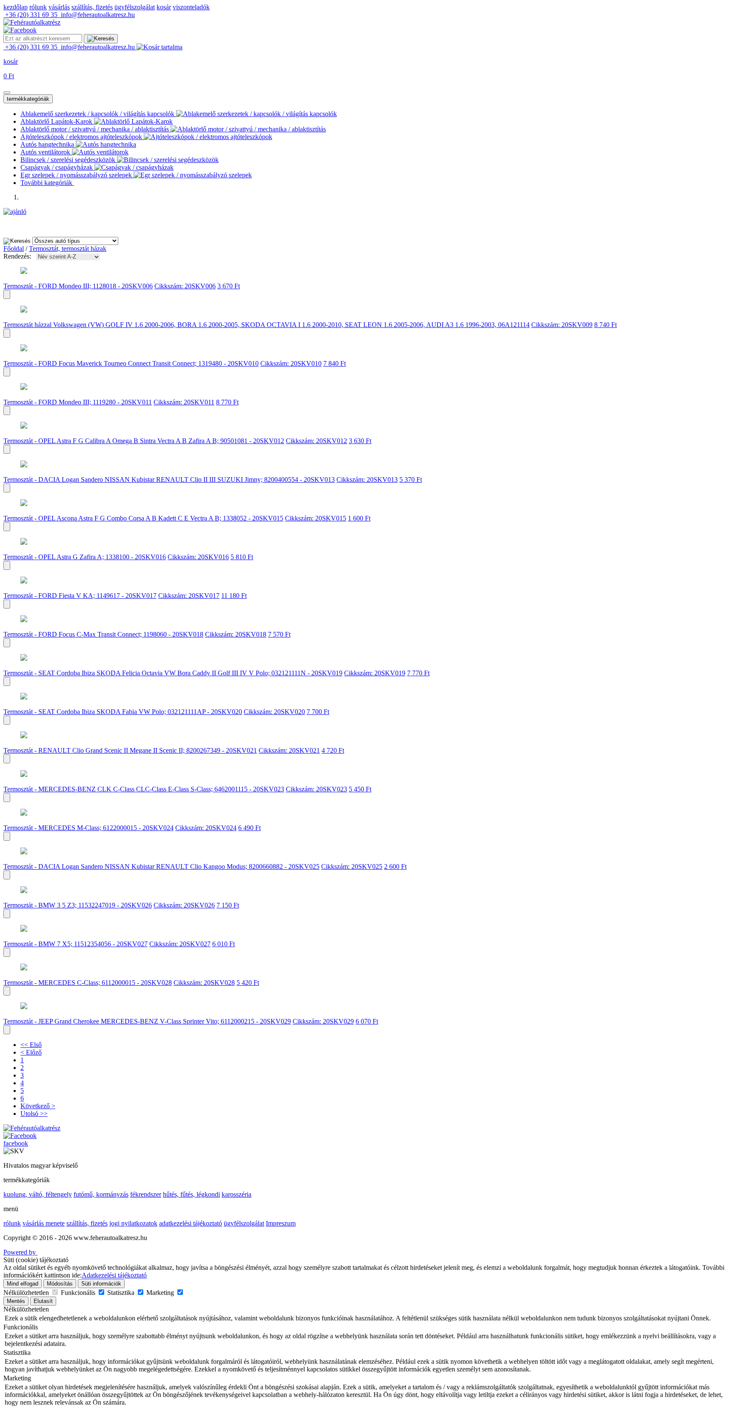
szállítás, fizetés (92, 7)
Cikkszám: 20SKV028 (204, 982)
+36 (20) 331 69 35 (31, 14)
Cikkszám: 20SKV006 (185, 286)
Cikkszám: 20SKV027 (180, 943)
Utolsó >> (34, 1113)
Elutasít (43, 1301)
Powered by (20, 1252)
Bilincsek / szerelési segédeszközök (68, 159)
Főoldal (13, 248)
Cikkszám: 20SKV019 (374, 673)
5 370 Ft (410, 479)
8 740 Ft (605, 324)
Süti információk (101, 1283)
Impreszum (281, 1223)
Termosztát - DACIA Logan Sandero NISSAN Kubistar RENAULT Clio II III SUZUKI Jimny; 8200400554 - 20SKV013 (169, 479)
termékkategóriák (28, 99)
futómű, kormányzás (101, 1194)
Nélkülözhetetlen (27, 1292)
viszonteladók (191, 7)
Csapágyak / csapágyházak (57, 167)
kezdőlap (15, 7)
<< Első (31, 1044)
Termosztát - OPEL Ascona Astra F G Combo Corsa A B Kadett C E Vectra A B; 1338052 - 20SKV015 (143, 518)
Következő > (37, 1105)
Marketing (161, 1292)
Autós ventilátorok (46, 152)
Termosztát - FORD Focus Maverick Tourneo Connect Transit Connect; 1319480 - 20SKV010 (131, 363)
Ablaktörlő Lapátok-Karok (57, 121)
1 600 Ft (359, 518)
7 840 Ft (334, 363)
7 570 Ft (279, 634)
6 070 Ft (367, 1021)
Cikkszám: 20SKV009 (562, 324)
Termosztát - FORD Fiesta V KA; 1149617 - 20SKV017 (80, 595)
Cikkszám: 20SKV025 (351, 866)
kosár (164, 7)
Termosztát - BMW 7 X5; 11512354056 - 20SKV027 (75, 943)
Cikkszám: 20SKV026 (184, 905)
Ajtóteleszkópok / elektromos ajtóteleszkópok (82, 136)
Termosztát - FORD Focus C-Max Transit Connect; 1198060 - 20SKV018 (103, 634)
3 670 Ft (228, 286)
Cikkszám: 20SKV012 (316, 440)
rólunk (38, 7)
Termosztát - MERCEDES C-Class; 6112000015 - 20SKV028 (87, 982)
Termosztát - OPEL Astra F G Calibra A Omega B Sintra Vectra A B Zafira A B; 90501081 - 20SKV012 (143, 440)
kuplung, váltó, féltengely (37, 1194)
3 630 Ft (360, 440)
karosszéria (236, 1194)
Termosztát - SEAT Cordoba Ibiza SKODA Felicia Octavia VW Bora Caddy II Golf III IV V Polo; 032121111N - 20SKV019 (172, 673)
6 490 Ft (249, 827)
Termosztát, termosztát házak (67, 248)
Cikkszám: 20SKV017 (188, 595)
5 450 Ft (360, 789)
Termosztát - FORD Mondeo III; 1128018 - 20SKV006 (78, 286)
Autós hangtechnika (48, 144)
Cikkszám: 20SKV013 (367, 479)
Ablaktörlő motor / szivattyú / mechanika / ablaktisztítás (95, 129)
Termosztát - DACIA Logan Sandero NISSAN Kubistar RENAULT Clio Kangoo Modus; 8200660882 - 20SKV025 (161, 866)
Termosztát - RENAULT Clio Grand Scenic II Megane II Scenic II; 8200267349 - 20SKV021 (130, 750)
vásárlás (59, 7)
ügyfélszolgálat (134, 7)
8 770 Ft (227, 402)
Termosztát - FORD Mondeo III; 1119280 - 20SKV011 (77, 402)
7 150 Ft (228, 905)
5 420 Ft (247, 982)
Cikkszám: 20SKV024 (205, 827)
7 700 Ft (318, 711)
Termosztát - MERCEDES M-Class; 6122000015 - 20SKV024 (88, 827)
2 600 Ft (395, 866)
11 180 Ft (234, 595)
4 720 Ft (333, 750)
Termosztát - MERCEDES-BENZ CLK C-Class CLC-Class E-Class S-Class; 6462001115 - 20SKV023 (143, 789)
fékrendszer (145, 1194)
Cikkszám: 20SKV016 (198, 556)
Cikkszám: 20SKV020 (274, 711)
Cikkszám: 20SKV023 (316, 789)
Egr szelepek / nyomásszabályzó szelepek (77, 175)
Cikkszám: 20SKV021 (289, 750)
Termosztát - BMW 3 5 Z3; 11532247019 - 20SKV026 (77, 905)
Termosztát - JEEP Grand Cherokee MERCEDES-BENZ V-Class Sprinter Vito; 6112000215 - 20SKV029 (147, 1021)
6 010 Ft (223, 943)
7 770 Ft (418, 673)
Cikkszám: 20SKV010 (291, 363)
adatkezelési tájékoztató (190, 1223)
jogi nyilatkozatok (133, 1223)
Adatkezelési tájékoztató (114, 1275)
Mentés (16, 1301)
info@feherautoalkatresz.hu (97, 14)
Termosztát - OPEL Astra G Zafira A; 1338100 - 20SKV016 (84, 556)
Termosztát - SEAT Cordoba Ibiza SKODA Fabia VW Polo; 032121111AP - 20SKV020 (122, 711)
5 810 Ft (242, 556)
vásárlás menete (44, 1223)
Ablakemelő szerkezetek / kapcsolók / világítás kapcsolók (98, 113)
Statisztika (121, 1292)
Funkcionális (79, 1292)
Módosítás (60, 1283)
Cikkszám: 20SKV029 (323, 1021)
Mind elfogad (22, 1283)
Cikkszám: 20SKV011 (184, 402)
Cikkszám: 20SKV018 (235, 634)
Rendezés (16, 256)
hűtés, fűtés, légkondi (191, 1194)
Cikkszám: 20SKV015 (315, 518)
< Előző (31, 1052)
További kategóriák (47, 182)
